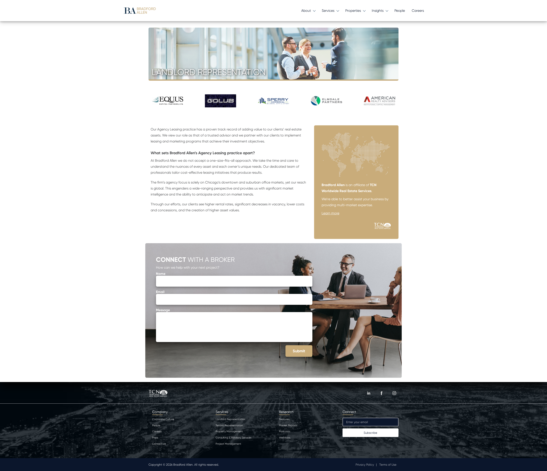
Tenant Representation (229, 425)
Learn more (330, 213)
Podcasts (284, 431)
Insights (378, 11)
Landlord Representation (230, 419)
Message (163, 310)
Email (160, 292)
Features (284, 419)
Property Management (229, 431)
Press (155, 437)
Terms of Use (387, 464)
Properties (353, 11)
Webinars (284, 437)
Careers (418, 11)
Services (328, 11)
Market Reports (288, 425)
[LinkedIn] (368, 393)
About (306, 11)
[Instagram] (394, 393)
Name (160, 274)
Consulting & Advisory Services (233, 437)
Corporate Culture (163, 419)
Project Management (228, 443)
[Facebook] (381, 393)
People (399, 11)
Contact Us (159, 443)
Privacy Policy (365, 464)
